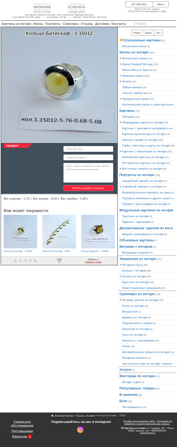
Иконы (38, 24)
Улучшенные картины (142, 40)
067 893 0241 (139, 4)
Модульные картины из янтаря (146, 210)
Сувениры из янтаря (137, 294)
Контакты (118, 24)
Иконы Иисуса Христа (137, 70)
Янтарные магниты (135, 357)
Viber (160, 4)
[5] (35, 260)
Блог (123, 401)
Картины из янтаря (16, 24)
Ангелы (127, 81)
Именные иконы (132, 75)
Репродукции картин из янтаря (143, 122)
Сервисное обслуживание (22, 423)
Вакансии (21, 436)
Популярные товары (137, 388)
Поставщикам (22, 431)
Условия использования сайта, (139, 421)
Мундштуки (130, 311)
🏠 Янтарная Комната (62, 415)
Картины (126, 111)
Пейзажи (128, 116)
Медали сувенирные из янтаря (143, 234)
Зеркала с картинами (136, 222)
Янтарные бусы (132, 265)
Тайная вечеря (132, 87)
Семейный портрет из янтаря (142, 186)
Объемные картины (136, 240)
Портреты (53, 24)
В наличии (128, 394)
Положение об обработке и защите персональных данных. (148, 422)
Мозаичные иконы (134, 46)
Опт (158, 32)
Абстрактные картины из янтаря (143, 163)
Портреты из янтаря (136, 175)
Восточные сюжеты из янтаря (142, 168)
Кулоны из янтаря (134, 276)
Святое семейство (134, 93)
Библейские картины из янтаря (143, 157)
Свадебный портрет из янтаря (142, 181)
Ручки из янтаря (133, 306)
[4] (30, 260)
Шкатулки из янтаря (135, 329)
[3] (25, 260)
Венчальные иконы (135, 58)
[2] (20, 260)
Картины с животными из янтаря (144, 151)
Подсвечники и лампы (137, 323)
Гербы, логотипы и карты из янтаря (146, 145)
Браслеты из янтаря (135, 282)
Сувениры (71, 24)
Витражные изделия (135, 252)
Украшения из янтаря (137, 259)
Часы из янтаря (132, 334)
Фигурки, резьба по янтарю (140, 300)
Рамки (137, 32)
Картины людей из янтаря (139, 140)
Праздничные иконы (135, 99)
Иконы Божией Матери (137, 64)
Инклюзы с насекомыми (138, 340)
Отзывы (87, 24)
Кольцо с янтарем (134, 270)
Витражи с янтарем (135, 246)
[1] (15, 260)
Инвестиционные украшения (141, 288)
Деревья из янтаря (134, 317)
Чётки (126, 346)
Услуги (125, 369)
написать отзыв (93, 262)
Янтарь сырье (131, 382)
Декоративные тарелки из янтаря (148, 228)
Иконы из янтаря (133, 52)
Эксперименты (132, 407)
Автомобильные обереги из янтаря (146, 352)
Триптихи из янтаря (135, 216)
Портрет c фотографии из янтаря (144, 204)
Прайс (148, 32)
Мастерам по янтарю (137, 376)
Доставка (102, 24)
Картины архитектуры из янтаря (144, 134)
